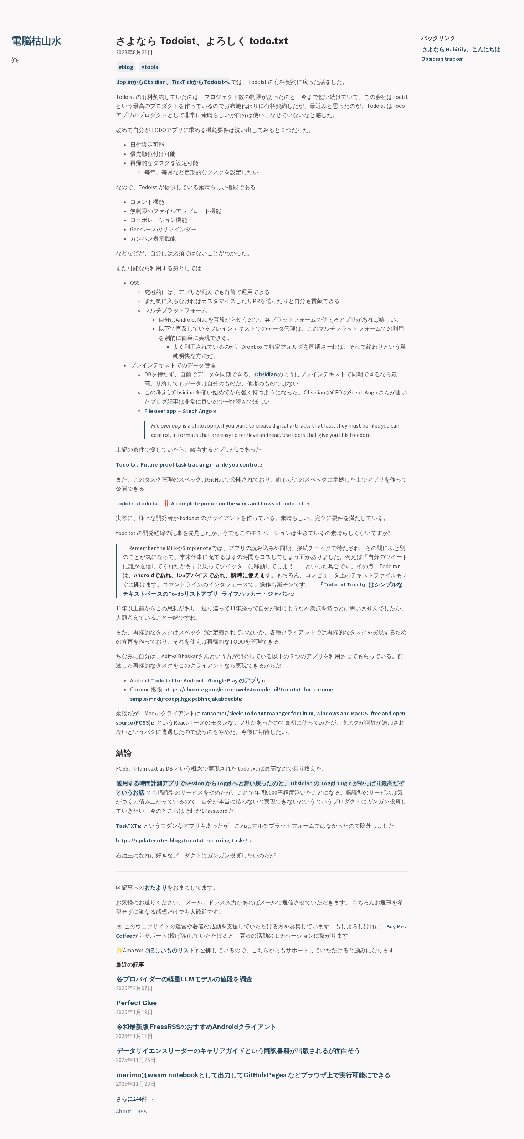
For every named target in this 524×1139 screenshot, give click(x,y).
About (124, 1111)
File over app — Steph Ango (178, 410)
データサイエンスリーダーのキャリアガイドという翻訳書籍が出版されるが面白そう (238, 1051)
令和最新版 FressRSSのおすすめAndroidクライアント (197, 1027)
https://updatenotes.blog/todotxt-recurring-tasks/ (181, 840)
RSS (142, 1111)
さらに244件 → (135, 1098)
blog (127, 67)
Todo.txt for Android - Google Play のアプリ (206, 680)
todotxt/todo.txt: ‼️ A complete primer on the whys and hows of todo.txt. (210, 503)
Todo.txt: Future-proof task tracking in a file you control (187, 464)
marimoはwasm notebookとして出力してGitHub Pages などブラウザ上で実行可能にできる (254, 1075)
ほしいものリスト (172, 950)
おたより (155, 887)
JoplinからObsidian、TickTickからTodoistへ (173, 81)
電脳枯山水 (36, 41)
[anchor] (138, 752)
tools (151, 67)
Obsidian (266, 374)
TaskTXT (127, 825)
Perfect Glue (137, 1003)
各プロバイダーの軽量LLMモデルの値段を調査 (184, 979)
